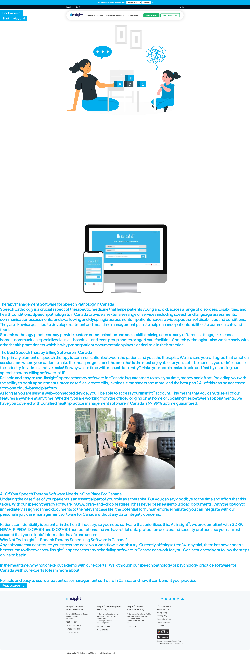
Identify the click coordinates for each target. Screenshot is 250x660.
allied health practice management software (86, 403)
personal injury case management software (38, 514)
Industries (160, 625)
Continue (146, 2)
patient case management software (82, 580)
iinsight (51, 377)
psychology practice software (204, 564)
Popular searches (163, 622)
